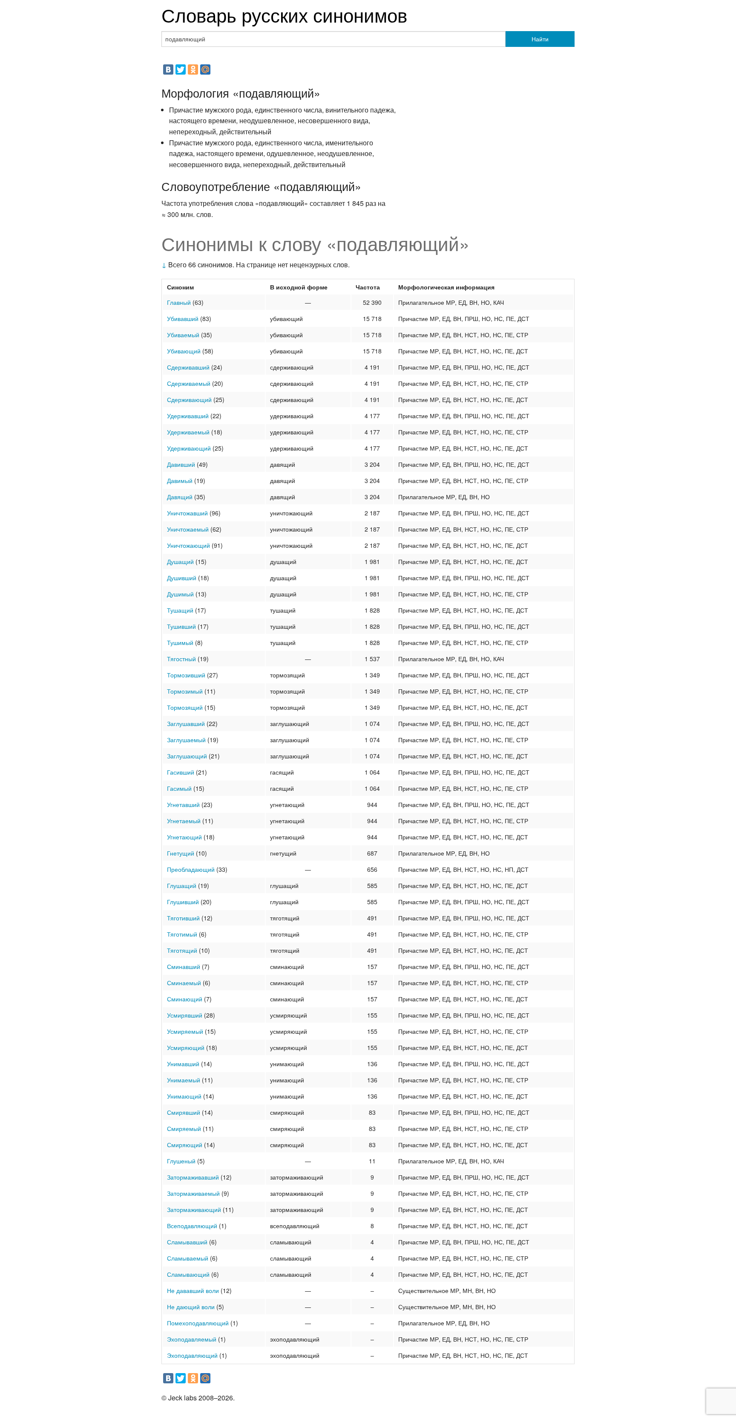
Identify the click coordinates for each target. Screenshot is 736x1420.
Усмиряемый (185, 1031)
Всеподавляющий (192, 1225)
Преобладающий (191, 869)
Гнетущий (180, 853)
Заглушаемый (186, 739)
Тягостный (181, 658)
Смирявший (183, 1112)
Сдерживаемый (188, 383)
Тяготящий (182, 950)
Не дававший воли (193, 1290)
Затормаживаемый (193, 1193)
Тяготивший (183, 918)
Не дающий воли (191, 1306)
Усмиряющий (185, 1047)
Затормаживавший (193, 1177)
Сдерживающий (189, 399)
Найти (540, 39)
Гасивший (180, 772)
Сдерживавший (188, 367)
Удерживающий (189, 448)
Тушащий (180, 610)
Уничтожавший (187, 513)
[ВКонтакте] (168, 69)
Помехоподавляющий (198, 1323)
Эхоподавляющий (192, 1355)
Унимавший (183, 1063)
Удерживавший (188, 415)
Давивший (181, 464)
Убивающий (184, 351)
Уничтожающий (188, 545)
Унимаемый (183, 1080)
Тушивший (181, 626)
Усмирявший (184, 1015)
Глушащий (181, 885)
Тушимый (180, 642)
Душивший (181, 577)
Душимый (180, 594)
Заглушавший (186, 723)
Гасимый (179, 788)
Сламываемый (187, 1258)
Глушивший (183, 901)
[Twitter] (180, 69)
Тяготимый (182, 934)
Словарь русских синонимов (284, 14)
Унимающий (184, 1096)
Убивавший (182, 318)
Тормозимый (185, 691)
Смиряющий (184, 1144)
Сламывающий (188, 1274)
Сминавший (183, 966)
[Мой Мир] (205, 69)
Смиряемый (184, 1128)
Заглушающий (187, 756)
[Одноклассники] (193, 69)
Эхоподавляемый (191, 1339)
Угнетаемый (184, 820)
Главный (179, 302)
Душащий (180, 561)
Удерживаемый (188, 432)
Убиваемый (183, 334)
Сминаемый (184, 982)
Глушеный (181, 1161)
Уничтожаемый (188, 529)
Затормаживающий (194, 1209)
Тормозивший (186, 675)
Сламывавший (187, 1242)
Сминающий (184, 999)
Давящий (180, 496)
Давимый (180, 480)
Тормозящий (185, 707)
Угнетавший (183, 804)
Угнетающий (184, 837)
